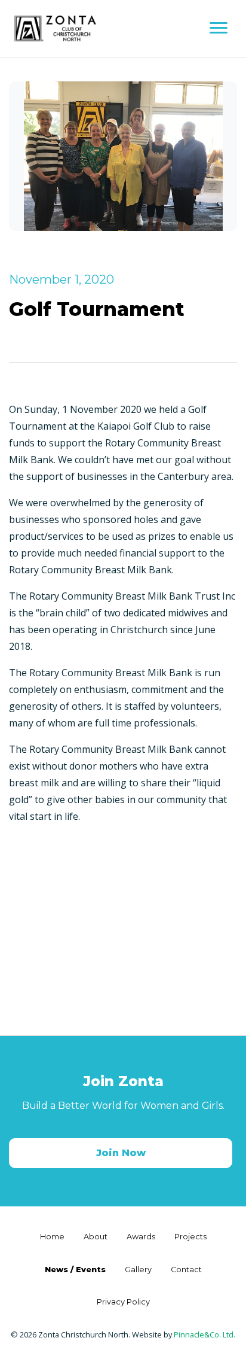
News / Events (75, 1269)
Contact (186, 1269)
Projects (190, 1236)
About (95, 1236)
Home (52, 1236)
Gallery (138, 1269)
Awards (141, 1236)
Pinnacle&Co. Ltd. (204, 1334)
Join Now (121, 1153)
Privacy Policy (123, 1301)
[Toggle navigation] (218, 28)
